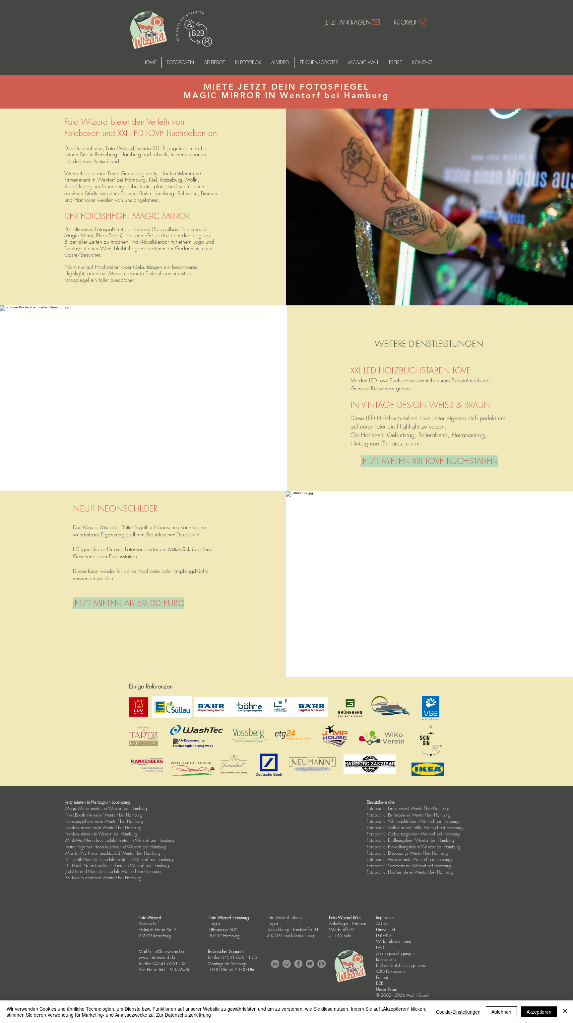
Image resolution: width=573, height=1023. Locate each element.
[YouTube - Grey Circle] (310, 964)
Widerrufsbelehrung (393, 941)
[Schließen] (565, 1012)
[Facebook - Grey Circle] (298, 964)
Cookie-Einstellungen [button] (458, 1011)
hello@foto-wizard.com (168, 951)
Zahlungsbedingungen (395, 953)
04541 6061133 (169, 964)
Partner (382, 977)
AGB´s (382, 923)
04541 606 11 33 (239, 957)
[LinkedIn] (275, 964)
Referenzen (386, 959)
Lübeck (135, 186)
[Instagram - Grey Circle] (321, 964)
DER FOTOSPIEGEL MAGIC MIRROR (128, 216)
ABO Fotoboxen (390, 971)
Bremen (209, 193)
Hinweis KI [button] (385, 929)
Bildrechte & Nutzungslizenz (401, 965)
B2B (379, 983)
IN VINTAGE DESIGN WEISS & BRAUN (420, 405)
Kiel (153, 179)
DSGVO (384, 935)
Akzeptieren (539, 1011)
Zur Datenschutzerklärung (183, 1014)
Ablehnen (501, 1011)
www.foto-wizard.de (157, 957)
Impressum (385, 917)
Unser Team (386, 989)
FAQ (380, 947)
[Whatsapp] (287, 964)
